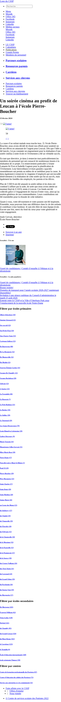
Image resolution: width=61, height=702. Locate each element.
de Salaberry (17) (6, 510)
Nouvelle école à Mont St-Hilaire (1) (12, 463)
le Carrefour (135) (6, 644)
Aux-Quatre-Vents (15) (8, 336)
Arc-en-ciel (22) (5, 325)
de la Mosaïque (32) (6, 542)
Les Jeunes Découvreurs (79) (10, 426)
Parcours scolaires (16, 60)
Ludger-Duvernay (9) (7, 436)
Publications (11, 50)
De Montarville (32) (7, 357)
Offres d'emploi (16, 691)
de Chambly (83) (5, 628)
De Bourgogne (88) (6, 346)
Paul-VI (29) (4, 468)
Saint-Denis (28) (5, 489)
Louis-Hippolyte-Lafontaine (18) (11, 431)
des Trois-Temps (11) (7, 568)
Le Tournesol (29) (6, 420)
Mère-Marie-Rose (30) (7, 452)
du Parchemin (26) (6, 584)
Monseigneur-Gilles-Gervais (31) (11, 447)
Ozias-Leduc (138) (6, 618)
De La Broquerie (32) (7, 352)
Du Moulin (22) (5, 362)
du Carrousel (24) (6, 574)
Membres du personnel (16, 55)
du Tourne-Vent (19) (7, 590)
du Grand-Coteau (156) (8, 633)
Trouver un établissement (17, 94)
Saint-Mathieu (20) (6, 494)
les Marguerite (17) (6, 595)
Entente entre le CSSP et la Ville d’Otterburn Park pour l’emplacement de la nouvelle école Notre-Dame (24, 301)
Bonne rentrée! (6, 287)
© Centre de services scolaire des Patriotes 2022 (27, 698)
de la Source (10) (6, 558)
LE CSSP (10, 44)
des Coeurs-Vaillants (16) (8, 563)
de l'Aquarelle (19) (6, 521)
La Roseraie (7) (5, 399)
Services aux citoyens (18, 77)
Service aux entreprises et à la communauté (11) (16, 683)
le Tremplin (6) (5, 649)
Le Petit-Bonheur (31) (7, 404)
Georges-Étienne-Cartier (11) (10, 368)
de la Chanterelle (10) (7, 537)
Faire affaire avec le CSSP (17, 688)
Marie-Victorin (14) (7, 442)
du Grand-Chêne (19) (7, 579)
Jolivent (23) (4, 383)
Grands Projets (12, 52)
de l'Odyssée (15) (6, 532)
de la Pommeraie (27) (7, 553)
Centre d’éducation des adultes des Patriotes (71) (16, 677)
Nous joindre (15, 693)
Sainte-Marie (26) (6, 500)
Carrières (11, 72)
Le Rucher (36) (5, 410)
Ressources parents (17, 66)
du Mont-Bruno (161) (7, 639)
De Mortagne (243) (6, 607)
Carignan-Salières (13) (8, 341)
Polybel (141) (4, 623)
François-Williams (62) (8, 612)
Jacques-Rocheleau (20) (8, 378)
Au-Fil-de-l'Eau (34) (7, 330)
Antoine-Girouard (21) (8, 320)
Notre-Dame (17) (6, 457)
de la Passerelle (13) (7, 547)
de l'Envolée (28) (5, 526)
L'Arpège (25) (5, 389)
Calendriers (11, 47)
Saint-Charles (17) (6, 484)
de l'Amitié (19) (5, 516)
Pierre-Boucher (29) (7, 473)
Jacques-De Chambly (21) (9, 373)
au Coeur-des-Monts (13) (8, 505)
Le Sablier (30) (5, 415)
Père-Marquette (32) (7, 479)
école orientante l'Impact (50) (10, 660)
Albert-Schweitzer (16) (8, 315)
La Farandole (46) (6, 394)
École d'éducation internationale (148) (13, 655)
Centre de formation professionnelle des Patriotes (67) (18, 672)
